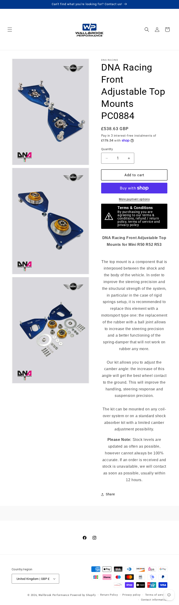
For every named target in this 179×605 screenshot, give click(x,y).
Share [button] (110, 494)
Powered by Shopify (83, 595)
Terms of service (156, 594)
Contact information (154, 599)
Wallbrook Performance (53, 595)
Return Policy (109, 594)
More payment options (134, 199)
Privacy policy (131, 594)
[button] (10, 29)
